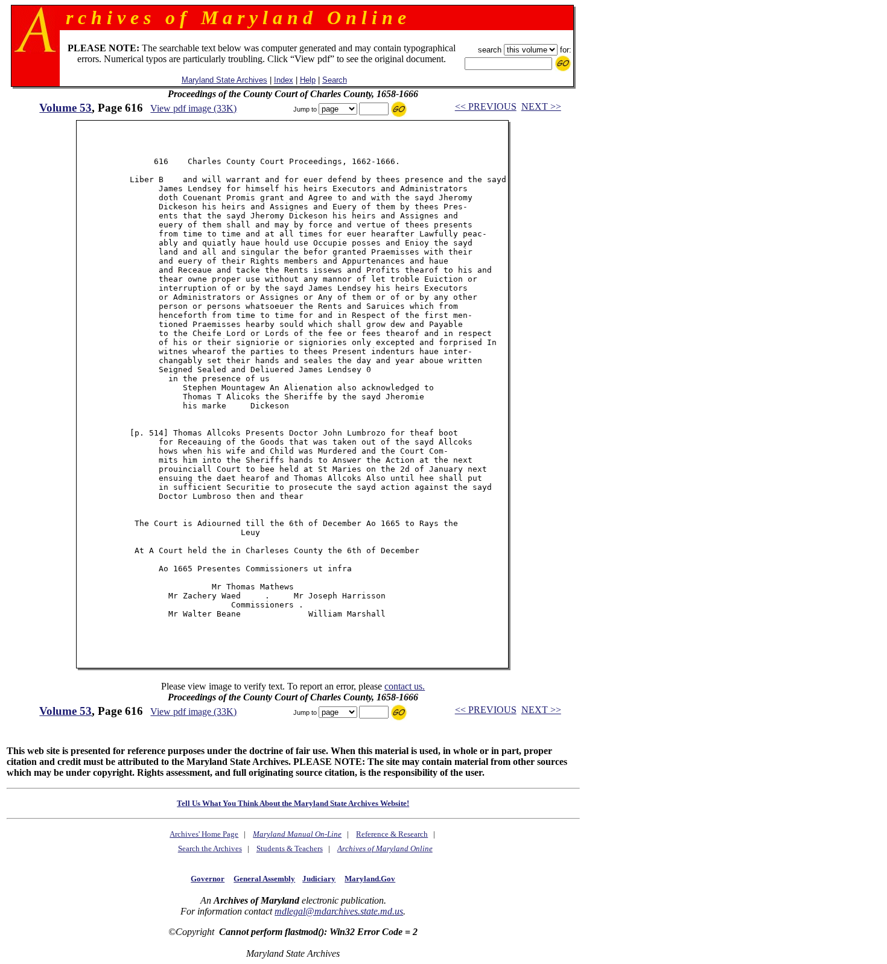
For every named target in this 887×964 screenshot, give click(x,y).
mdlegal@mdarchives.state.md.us (339, 911)
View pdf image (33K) (193, 108)
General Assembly (264, 878)
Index (283, 79)
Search (334, 79)
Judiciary (318, 878)
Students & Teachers (289, 848)
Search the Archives (210, 848)
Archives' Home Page (204, 834)
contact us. (404, 686)
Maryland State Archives (224, 79)
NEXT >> (541, 106)
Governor (207, 878)
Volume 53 (65, 107)
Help (308, 79)
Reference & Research (392, 834)
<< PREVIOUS (486, 106)
